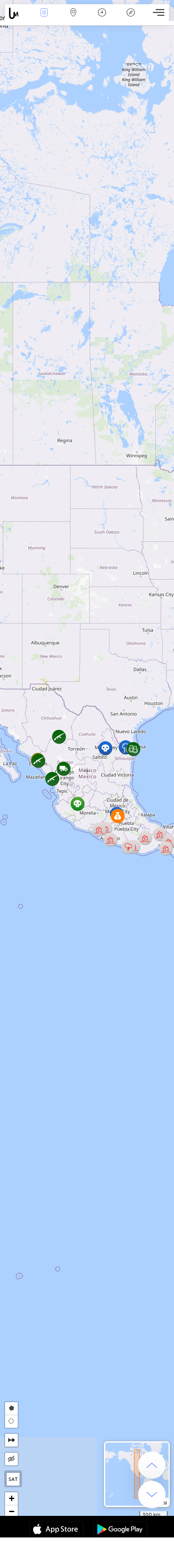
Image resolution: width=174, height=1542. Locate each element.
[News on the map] (17, 13)
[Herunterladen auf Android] (120, 1530)
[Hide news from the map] (11, 1459)
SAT (13, 1479)
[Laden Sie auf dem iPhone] (57, 1530)
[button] (128, 847)
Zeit (101, 18)
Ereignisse (44, 18)
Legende (130, 18)
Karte (73, 18)
